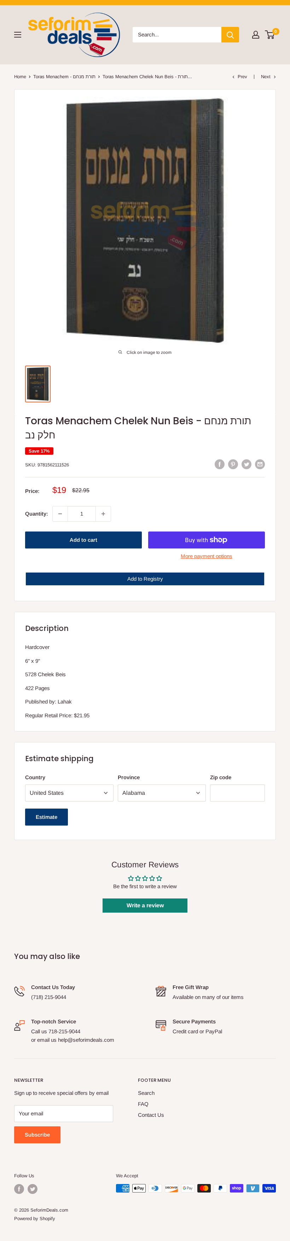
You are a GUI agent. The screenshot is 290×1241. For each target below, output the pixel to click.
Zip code (220, 777)
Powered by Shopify (34, 1218)
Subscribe (37, 1135)
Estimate (46, 817)
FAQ (143, 1104)
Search (146, 1093)
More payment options (206, 556)
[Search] (230, 34)
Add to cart (83, 540)
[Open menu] (17, 35)
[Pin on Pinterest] (233, 464)
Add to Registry (145, 579)
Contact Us (151, 1115)
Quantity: (36, 514)
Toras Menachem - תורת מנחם (64, 76)
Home (20, 76)
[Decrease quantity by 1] (60, 513)
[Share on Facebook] (220, 464)
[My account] (255, 35)
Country (35, 777)
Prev (242, 76)
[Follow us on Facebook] (19, 1189)
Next (266, 76)
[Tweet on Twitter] (246, 464)
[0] (270, 34)
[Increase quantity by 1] (103, 513)
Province (129, 777)
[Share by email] (260, 464)
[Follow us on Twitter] (32, 1189)
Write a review (145, 905)
